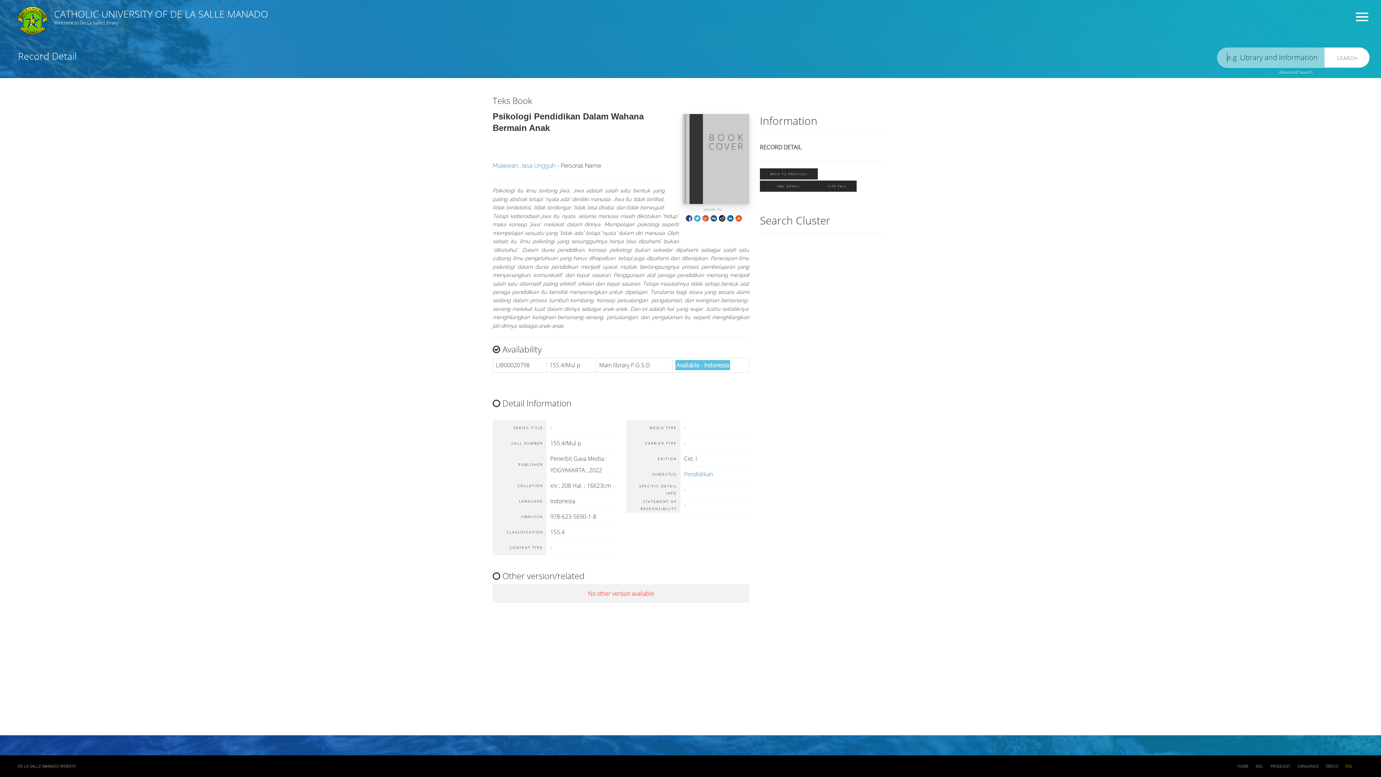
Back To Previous (788, 174)
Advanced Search (1296, 72)
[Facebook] (689, 218)
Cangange (1308, 766)
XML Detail (789, 186)
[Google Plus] (705, 218)
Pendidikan (698, 474)
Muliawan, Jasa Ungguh (524, 165)
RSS (1348, 766)
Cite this (837, 186)
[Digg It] (714, 218)
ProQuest (1280, 766)
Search (1347, 58)
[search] (1271, 57)
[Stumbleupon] (738, 218)
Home (1243, 766)
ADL (1259, 766)
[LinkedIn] (730, 218)
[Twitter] (697, 218)
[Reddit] (722, 218)
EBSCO (1332, 766)
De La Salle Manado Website (47, 766)
